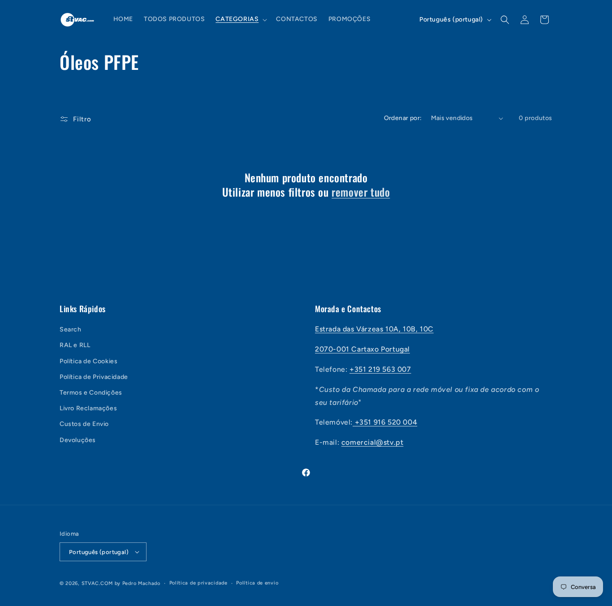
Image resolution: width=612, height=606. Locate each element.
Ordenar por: (403, 118)
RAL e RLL (75, 345)
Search (71, 329)
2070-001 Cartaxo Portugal (362, 349)
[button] (240, 19)
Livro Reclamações (88, 408)
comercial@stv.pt (372, 442)
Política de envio (257, 583)
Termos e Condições (91, 392)
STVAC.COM (97, 583)
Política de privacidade (198, 583)
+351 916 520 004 (385, 422)
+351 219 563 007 (380, 369)
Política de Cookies (88, 361)
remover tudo (361, 191)
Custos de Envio (84, 424)
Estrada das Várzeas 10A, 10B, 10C (374, 329)
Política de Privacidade (94, 377)
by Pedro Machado (137, 583)
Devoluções (78, 440)
